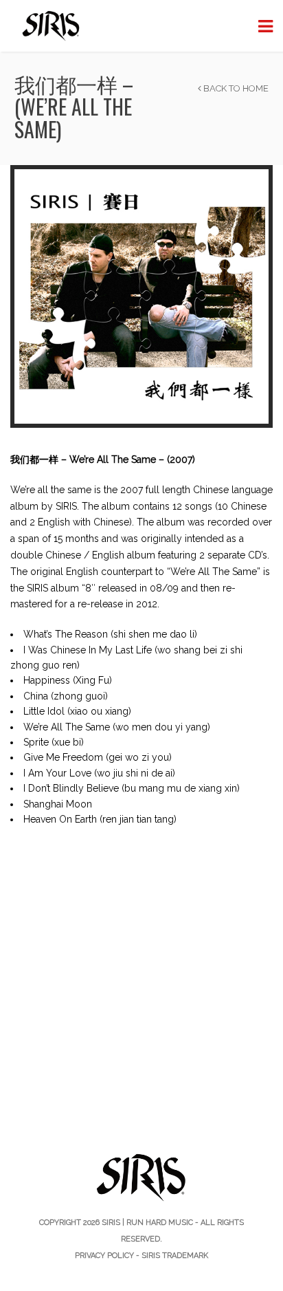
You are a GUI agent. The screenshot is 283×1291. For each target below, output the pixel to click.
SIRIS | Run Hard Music (147, 1222)
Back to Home (235, 88)
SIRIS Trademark (175, 1255)
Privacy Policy (104, 1255)
